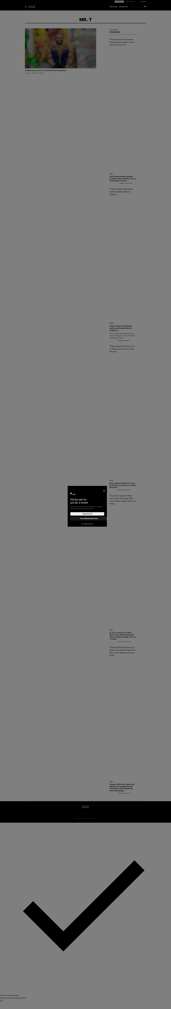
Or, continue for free (87, 524)
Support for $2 (87, 514)
